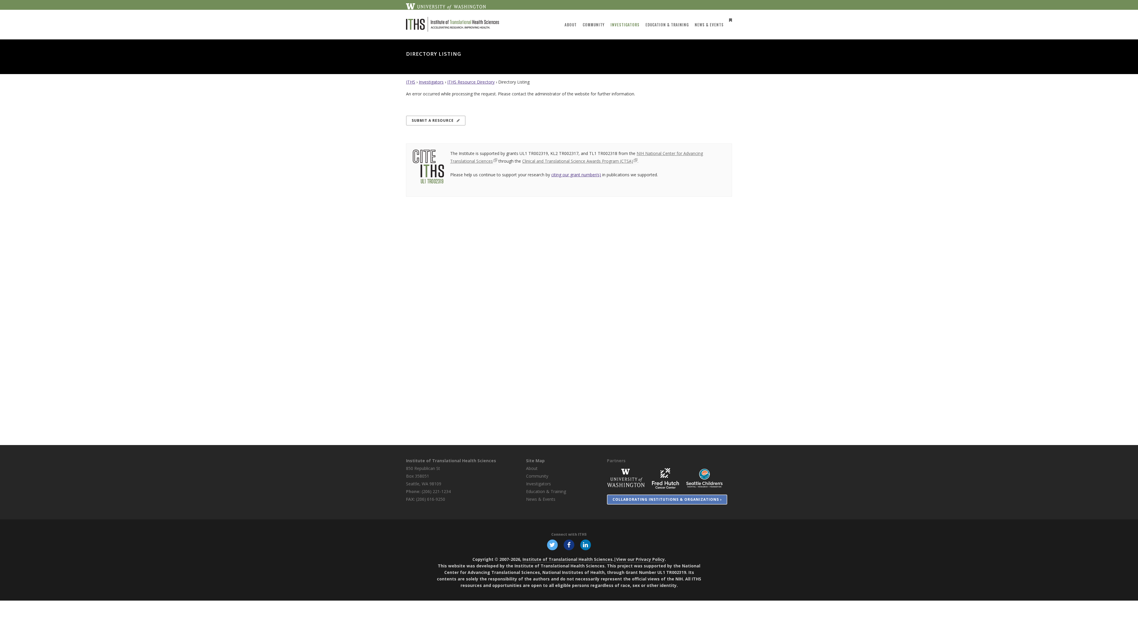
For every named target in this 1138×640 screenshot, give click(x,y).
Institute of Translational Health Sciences (451, 460)
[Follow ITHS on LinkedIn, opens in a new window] (585, 544)
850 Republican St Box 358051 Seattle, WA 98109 (423, 476)
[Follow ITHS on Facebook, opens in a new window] (569, 544)
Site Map (535, 460)
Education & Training (546, 491)
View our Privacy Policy (640, 559)
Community (537, 476)
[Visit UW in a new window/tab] (446, 6)
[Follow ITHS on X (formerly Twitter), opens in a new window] (552, 544)
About (532, 468)
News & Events (540, 499)
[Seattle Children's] (704, 478)
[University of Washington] (626, 478)
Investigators (431, 82)
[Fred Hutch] (665, 478)
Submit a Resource (433, 120)
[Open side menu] (729, 20)
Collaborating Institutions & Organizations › (667, 499)
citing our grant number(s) (576, 174)
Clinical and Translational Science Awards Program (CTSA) (577, 161)
